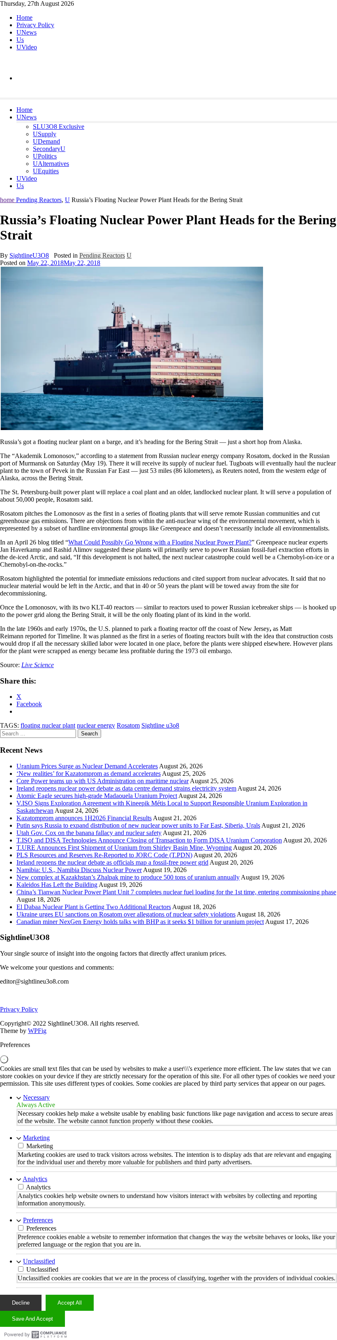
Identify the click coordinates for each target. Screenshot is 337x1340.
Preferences (38, 1220)
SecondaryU (49, 148)
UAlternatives (51, 163)
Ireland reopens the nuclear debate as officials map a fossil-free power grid (112, 862)
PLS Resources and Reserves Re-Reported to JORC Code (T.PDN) (104, 854)
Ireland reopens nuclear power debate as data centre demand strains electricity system (126, 788)
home (8, 199)
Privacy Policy (35, 24)
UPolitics (45, 156)
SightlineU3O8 (29, 255)
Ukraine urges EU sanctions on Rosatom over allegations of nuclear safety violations (125, 914)
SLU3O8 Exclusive (58, 126)
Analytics (35, 1178)
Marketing (36, 1137)
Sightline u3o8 (160, 725)
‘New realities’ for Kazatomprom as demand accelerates (88, 773)
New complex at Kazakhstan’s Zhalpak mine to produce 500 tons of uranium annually (128, 877)
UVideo (26, 47)
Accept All (70, 1303)
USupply (44, 133)
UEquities (46, 171)
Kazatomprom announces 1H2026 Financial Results (84, 817)
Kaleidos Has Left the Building (56, 884)
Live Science (37, 664)
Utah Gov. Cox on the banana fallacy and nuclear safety (89, 832)
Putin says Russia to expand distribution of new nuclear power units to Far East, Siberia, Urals (138, 825)
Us (20, 39)
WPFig (37, 1030)
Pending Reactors (39, 199)
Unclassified (39, 1261)
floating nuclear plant (48, 725)
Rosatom (128, 725)
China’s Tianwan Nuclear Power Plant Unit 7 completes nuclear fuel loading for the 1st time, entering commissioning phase (176, 892)
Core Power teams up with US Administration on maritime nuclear (102, 780)
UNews (26, 32)
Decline (21, 1303)
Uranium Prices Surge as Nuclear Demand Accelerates (87, 766)
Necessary (36, 1097)
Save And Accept (32, 1319)
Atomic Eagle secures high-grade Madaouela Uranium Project (96, 795)
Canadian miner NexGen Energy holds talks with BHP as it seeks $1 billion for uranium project (140, 921)
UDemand (46, 141)
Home (24, 17)
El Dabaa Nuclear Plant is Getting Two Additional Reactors (93, 906)
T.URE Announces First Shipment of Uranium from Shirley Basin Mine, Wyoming (124, 847)
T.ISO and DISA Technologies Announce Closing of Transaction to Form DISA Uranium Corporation (149, 840)
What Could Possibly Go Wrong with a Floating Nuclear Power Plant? (160, 542)
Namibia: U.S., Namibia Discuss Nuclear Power (79, 869)
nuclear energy (96, 725)
